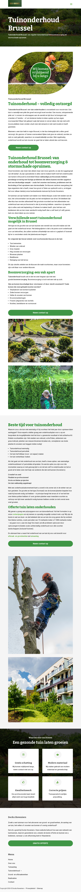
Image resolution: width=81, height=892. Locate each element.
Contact (11, 882)
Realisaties (12, 878)
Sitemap (40, 888)
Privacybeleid (30, 888)
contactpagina (18, 514)
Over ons (11, 863)
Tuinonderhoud (14, 871)
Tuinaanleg (12, 867)
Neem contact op (23, 147)
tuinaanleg (34, 536)
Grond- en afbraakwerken (18, 875)
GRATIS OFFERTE (40, 843)
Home (10, 860)
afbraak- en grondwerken (18, 536)
